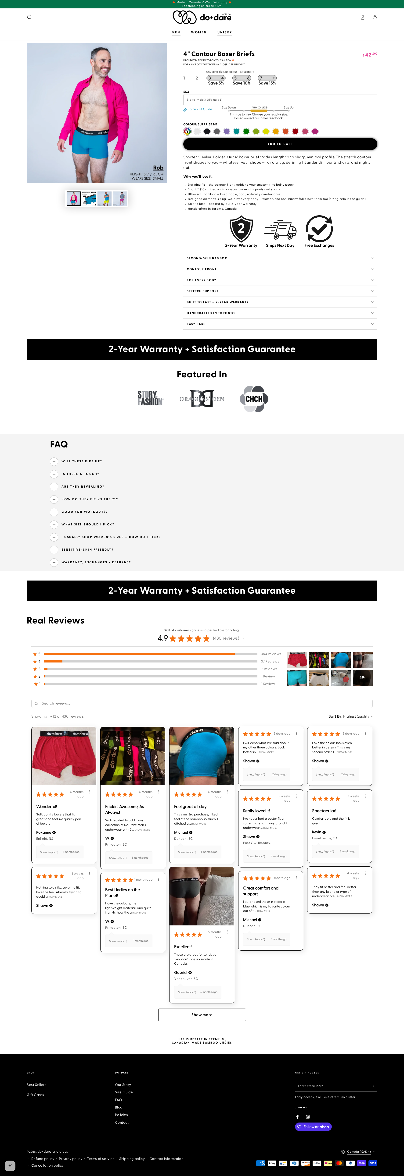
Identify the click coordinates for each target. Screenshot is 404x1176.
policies (201, 655)
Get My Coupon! (245, 639)
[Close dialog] (267, 521)
